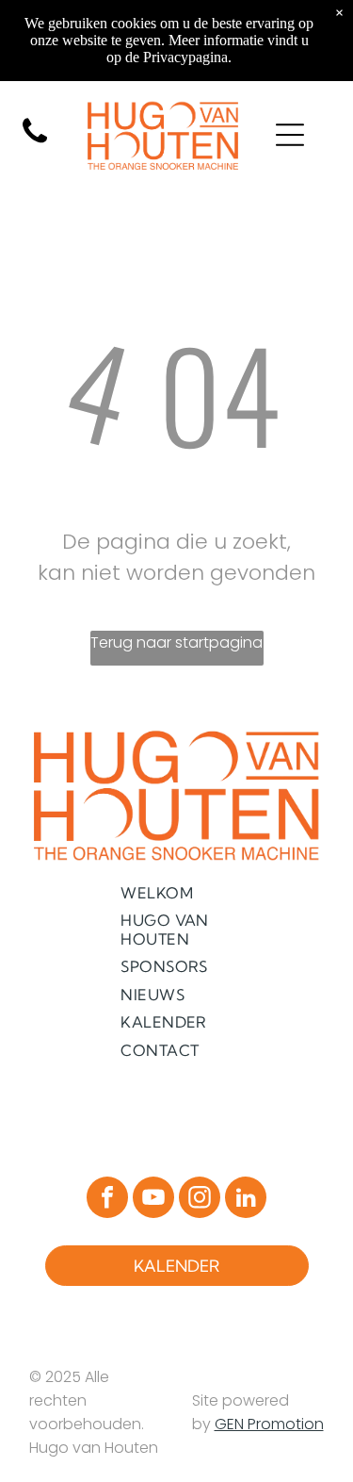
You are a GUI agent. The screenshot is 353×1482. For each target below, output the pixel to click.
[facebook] (107, 1200)
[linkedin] (245, 1200)
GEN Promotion (269, 1424)
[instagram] (199, 1200)
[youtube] (153, 1200)
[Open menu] (290, 135)
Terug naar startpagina (176, 642)
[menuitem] (176, 892)
